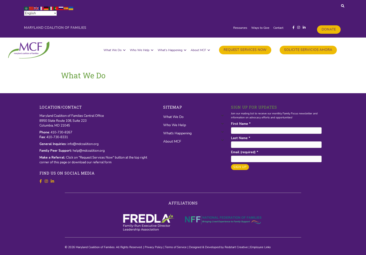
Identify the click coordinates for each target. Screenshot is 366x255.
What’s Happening (170, 50)
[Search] (343, 6)
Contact (278, 28)
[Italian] (51, 8)
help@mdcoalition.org (89, 150)
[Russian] (61, 8)
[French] (41, 8)
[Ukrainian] (71, 8)
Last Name (240, 138)
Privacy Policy (154, 247)
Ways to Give (260, 28)
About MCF (198, 50)
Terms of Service (176, 247)
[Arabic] (26, 8)
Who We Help (139, 50)
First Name (241, 124)
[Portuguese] (56, 8)
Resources (240, 28)
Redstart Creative (236, 247)
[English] (36, 8)
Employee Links (260, 247)
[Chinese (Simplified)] (31, 8)
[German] (46, 8)
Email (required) (244, 152)
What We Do (113, 50)
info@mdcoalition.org (83, 144)
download (79, 162)
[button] (124, 50)
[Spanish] (66, 8)
